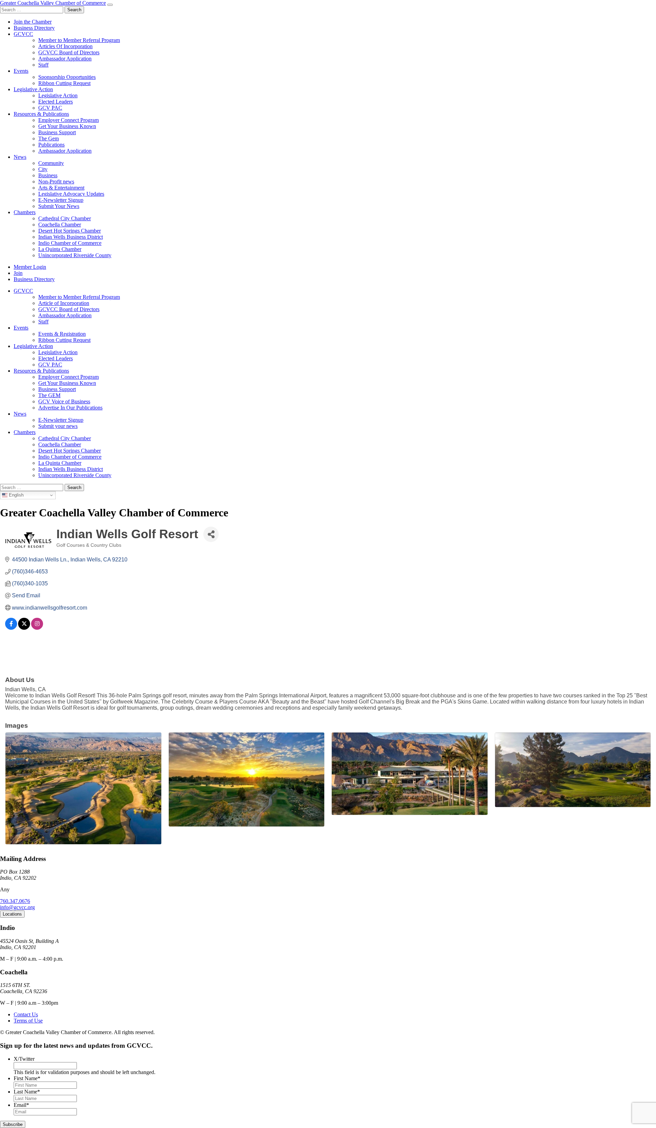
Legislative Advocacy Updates (71, 194)
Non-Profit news (56, 181)
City (42, 169)
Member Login (30, 267)
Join (18, 273)
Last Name (27, 1092)
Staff (43, 65)
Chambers (25, 212)
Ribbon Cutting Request (64, 83)
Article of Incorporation (63, 303)
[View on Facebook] (11, 628)
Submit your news (58, 426)
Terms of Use (28, 1020)
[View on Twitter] (24, 628)
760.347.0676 (15, 901)
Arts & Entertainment (61, 188)
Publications (51, 145)
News (20, 157)
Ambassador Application (65, 58)
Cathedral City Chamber (64, 218)
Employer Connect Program (68, 120)
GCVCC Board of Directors (68, 52)
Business (47, 175)
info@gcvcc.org (17, 907)
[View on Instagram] (37, 628)
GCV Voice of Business (64, 401)
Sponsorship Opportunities (67, 77)
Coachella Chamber (59, 224)
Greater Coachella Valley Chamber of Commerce (53, 3)
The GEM (49, 395)
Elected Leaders (55, 102)
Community (51, 163)
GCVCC (23, 34)
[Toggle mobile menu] (110, 5)
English (16, 495)
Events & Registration (62, 334)
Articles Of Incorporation (65, 46)
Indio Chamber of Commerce (69, 243)
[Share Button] (211, 534)
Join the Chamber (33, 22)
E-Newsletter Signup (60, 200)
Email (21, 1105)
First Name (27, 1078)
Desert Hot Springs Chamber (69, 231)
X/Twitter (24, 1059)
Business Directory (34, 28)
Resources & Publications (41, 114)
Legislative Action (33, 89)
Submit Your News (58, 206)
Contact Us (26, 1014)
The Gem (48, 138)
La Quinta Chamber (59, 249)
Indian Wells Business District (70, 237)
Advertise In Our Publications (70, 407)
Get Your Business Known (67, 126)
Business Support (57, 132)
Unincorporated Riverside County (74, 255)
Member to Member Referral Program (79, 40)
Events (21, 71)
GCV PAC (50, 108)
